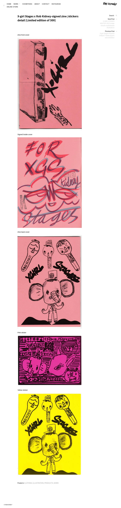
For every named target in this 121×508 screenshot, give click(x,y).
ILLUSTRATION (38, 483)
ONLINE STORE (12, 7)
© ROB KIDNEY (8, 504)
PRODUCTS (48, 483)
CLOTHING (28, 483)
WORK (16, 4)
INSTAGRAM (56, 4)
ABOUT (37, 4)
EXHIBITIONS (27, 4)
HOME (9, 4)
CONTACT (45, 4)
